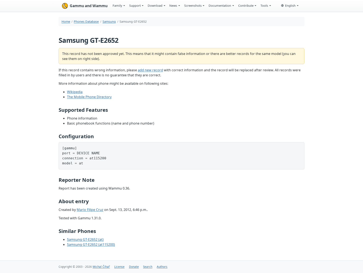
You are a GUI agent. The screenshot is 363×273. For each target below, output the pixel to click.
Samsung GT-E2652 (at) (85, 239)
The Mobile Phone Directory (89, 97)
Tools (264, 5)
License (119, 267)
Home (66, 21)
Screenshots (193, 5)
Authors (162, 267)
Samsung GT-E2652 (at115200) (91, 244)
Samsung (109, 21)
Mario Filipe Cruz (90, 209)
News (173, 5)
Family (117, 5)
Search (147, 267)
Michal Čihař (101, 267)
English (290, 5)
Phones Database (86, 21)
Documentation (220, 5)
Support (135, 5)
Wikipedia (75, 92)
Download (155, 5)
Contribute (246, 5)
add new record (150, 70)
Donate (134, 267)
